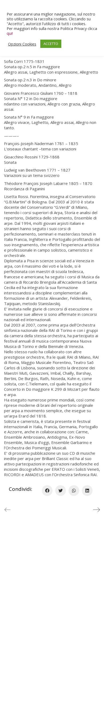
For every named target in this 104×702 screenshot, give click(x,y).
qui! (10, 33)
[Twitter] (60, 490)
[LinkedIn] (87, 490)
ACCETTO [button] (50, 43)
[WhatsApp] (74, 490)
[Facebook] (47, 490)
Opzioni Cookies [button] (22, 43)
